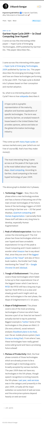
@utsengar (37, 21)
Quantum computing (22, 212)
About (14, 21)
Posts (4, 21)
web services (33, 380)
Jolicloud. (23, 268)
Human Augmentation (15, 216)
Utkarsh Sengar (18, 6)
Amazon (21, 251)
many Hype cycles (27, 141)
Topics (9, 21)
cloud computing (17, 170)
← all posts (8, 408)
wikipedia (24, 96)
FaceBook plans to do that (24, 332)
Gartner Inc (24, 69)
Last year (22, 380)
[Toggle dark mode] (39, 6)
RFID (7, 286)
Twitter (25, 322)
